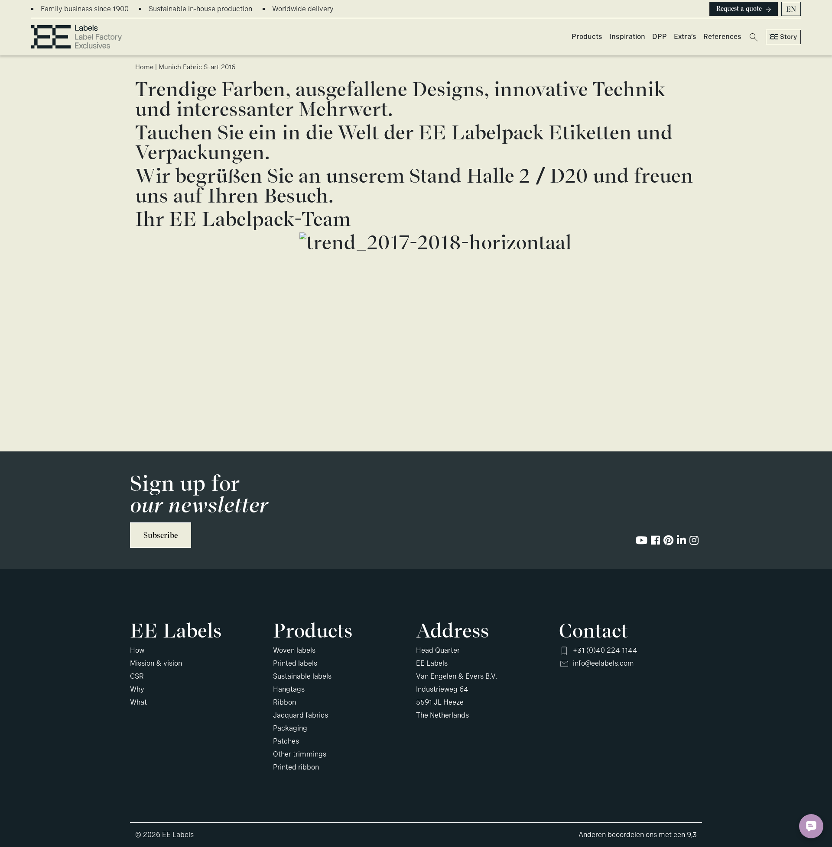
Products (587, 36)
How (137, 650)
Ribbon (284, 702)
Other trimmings (299, 754)
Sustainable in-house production (200, 9)
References (722, 36)
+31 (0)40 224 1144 (605, 650)
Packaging (290, 728)
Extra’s (685, 36)
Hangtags (289, 689)
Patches (286, 741)
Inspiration (627, 36)
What (138, 702)
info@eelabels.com (603, 663)
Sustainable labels (302, 676)
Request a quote (739, 9)
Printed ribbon (296, 767)
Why (137, 689)
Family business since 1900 (85, 9)
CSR (137, 676)
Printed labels (295, 663)
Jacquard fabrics (300, 715)
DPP (659, 36)
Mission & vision (156, 663)
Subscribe (160, 535)
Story (788, 37)
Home (144, 67)
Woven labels (294, 650)
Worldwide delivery (303, 9)
